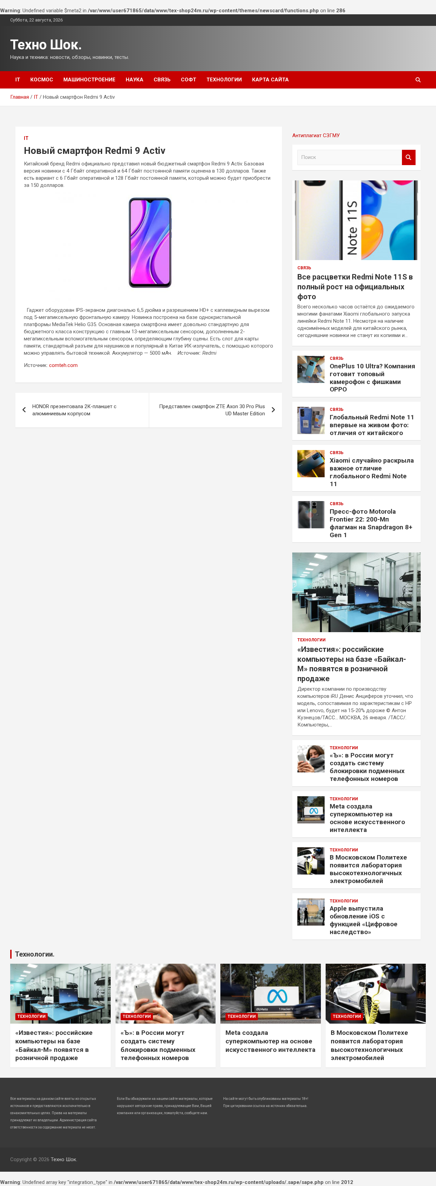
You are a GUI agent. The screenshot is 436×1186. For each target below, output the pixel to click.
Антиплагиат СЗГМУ (316, 135)
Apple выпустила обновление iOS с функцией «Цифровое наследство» (364, 919)
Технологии (224, 80)
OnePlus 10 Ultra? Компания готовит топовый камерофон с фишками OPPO (372, 377)
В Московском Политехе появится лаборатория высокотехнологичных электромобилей (368, 868)
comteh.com (63, 365)
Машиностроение (89, 80)
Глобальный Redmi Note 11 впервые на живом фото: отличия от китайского (372, 425)
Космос (41, 80)
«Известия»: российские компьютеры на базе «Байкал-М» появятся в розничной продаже (54, 1045)
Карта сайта (270, 80)
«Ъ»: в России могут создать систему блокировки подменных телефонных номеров (367, 766)
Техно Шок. (46, 45)
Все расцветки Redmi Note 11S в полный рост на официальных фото (355, 287)
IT (17, 80)
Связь (162, 80)
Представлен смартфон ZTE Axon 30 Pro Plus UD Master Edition (212, 410)
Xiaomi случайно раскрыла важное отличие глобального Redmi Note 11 (372, 471)
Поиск (409, 157)
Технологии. (34, 954)
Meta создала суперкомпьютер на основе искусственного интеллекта (367, 817)
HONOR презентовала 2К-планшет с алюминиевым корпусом (74, 410)
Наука (134, 80)
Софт (188, 80)
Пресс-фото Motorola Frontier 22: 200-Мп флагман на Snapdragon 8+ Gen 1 (371, 523)
